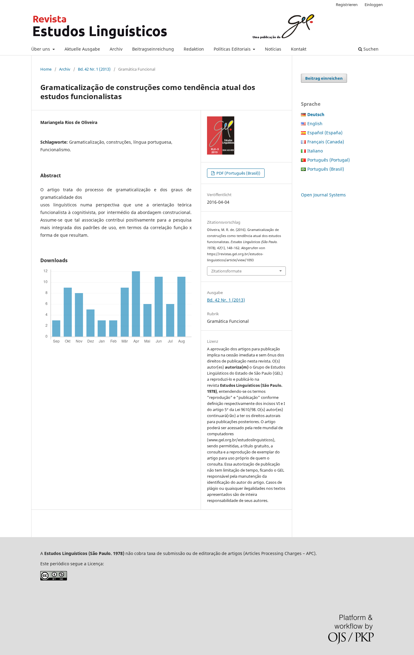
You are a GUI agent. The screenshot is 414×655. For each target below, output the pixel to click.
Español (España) (324, 132)
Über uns (41, 49)
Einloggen (374, 4)
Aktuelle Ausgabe (82, 49)
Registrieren (347, 4)
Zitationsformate (226, 271)
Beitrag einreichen (324, 78)
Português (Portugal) (328, 160)
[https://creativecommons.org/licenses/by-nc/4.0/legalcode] (53, 579)
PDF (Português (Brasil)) (237, 173)
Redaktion (194, 49)
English (314, 123)
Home (46, 69)
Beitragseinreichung (153, 49)
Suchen (370, 49)
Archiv (116, 49)
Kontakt (298, 49)
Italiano (315, 151)
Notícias (273, 49)
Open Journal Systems (323, 195)
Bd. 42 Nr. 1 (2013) (94, 69)
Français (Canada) (325, 142)
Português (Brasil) (325, 169)
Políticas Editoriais (233, 49)
